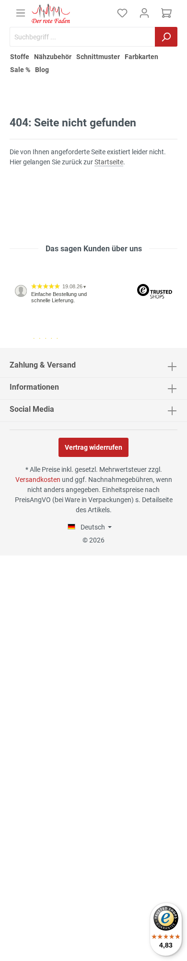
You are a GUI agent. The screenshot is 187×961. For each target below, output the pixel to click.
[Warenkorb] (166, 13)
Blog (42, 70)
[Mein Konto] (144, 13)
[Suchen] (166, 37)
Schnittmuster (98, 57)
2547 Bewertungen (39, 344)
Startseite (108, 162)
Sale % (20, 70)
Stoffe (19, 57)
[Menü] (21, 13)
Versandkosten (37, 479)
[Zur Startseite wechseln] (51, 13)
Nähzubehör (52, 57)
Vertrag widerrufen (93, 447)
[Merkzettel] (122, 13)
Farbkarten (141, 57)
